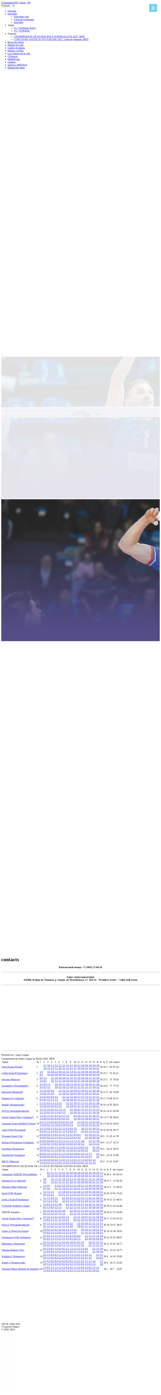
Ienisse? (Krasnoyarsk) (13, 1104)
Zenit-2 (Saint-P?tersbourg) (15, 1199)
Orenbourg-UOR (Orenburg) (16, 1237)
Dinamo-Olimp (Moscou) (14, 1187)
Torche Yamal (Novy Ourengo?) (18, 1117)
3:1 (45, 1065)
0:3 (41, 1074)
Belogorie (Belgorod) (12, 1092)
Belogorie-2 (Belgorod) (13, 1243)
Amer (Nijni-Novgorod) (14, 1130)
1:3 (52, 1065)
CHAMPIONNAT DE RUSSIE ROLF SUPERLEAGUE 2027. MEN (49, 36)
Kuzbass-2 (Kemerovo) (13, 1256)
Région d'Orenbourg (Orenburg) (18, 1142)
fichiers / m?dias (16, 50)
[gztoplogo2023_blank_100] (16, 2)
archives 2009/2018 (17, 65)
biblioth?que (14, 59)
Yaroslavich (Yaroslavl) (13, 1155)
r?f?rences (13, 56)
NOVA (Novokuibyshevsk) (15, 1111)
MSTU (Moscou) (10, 1161)
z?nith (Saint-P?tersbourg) (15, 1073)
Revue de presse (16, 42)
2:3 (52, 1068)
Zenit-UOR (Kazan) (12, 1193)
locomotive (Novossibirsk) (15, 1085)
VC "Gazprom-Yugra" (25, 28)
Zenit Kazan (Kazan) (12, 1067)
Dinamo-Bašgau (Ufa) (13, 1250)
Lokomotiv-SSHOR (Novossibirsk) (19, 1174)
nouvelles (12, 13)
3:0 (45, 1068)
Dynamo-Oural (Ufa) (12, 1136)
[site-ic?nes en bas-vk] (8, 1361)
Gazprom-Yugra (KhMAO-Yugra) (19, 1123)
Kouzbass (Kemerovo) (13, 1148)
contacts (12, 62)
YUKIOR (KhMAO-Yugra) (16, 1206)
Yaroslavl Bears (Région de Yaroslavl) (20, 1269)
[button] (80, 929)
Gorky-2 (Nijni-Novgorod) (15, 1231)
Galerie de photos (16, 48)
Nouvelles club (21, 16)
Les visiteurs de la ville (19, 53)
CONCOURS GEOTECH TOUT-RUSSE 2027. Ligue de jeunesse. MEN (51, 39)
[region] (80, 504)
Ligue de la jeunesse (24, 19)
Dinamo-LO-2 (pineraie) (14, 1180)
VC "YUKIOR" (22, 30)
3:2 (48, 1068)
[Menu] (153, 8)
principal (12, 11)
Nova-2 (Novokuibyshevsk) (16, 1224)
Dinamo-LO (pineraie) (13, 1098)
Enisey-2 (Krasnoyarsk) (13, 1262)
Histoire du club (15, 45)
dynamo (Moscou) (11, 1079)
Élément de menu (16, 67)
